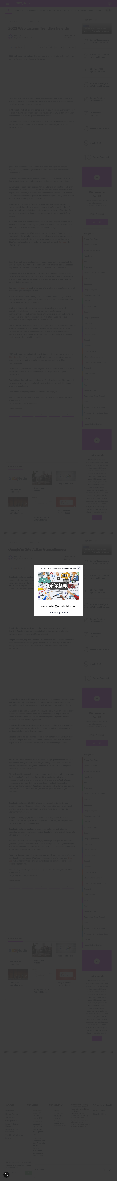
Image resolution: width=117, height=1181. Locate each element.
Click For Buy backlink (58, 612)
